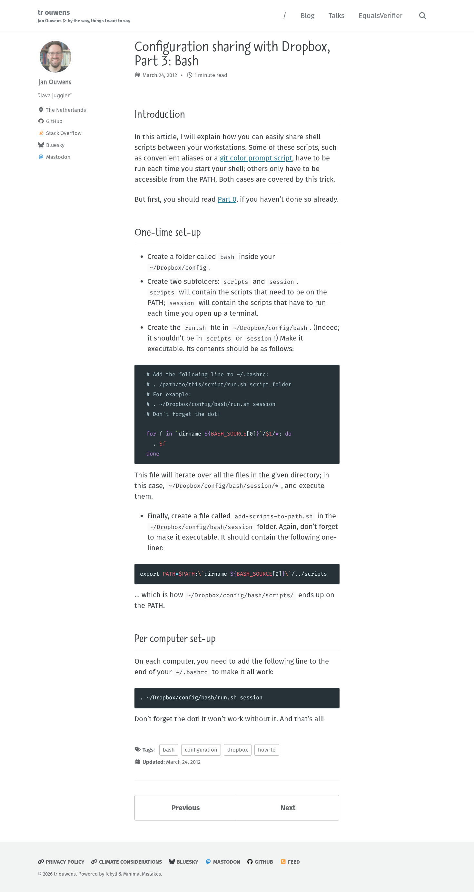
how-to (267, 750)
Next (288, 807)
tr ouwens (84, 16)
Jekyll (111, 874)
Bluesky (186, 862)
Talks (336, 15)
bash (169, 750)
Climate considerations (130, 862)
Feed (293, 862)
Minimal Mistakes (142, 874)
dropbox (237, 750)
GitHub (263, 862)
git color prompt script (256, 158)
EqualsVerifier (380, 15)
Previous (186, 807)
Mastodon (226, 862)
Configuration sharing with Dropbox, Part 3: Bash (232, 53)
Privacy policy (64, 862)
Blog (307, 15)
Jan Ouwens (54, 81)
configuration (201, 750)
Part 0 (227, 199)
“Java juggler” (55, 95)
